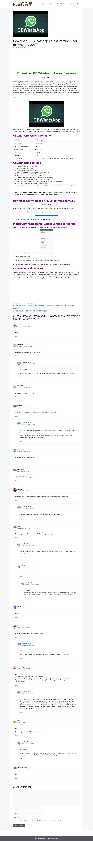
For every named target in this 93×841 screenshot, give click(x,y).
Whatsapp (15, 308)
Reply (16, 336)
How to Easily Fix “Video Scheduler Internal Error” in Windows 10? (31, 310)
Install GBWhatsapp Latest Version (68, 307)
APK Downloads (19, 303)
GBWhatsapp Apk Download (20, 307)
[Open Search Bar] (78, 4)
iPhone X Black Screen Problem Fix (31, 219)
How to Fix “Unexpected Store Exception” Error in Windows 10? (30, 311)
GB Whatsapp (63, 305)
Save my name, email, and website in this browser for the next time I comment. (38, 820)
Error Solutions (61, 4)
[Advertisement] (46, 61)
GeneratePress (54, 838)
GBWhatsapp (70, 305)
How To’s (50, 4)
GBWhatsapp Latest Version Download (49, 307)
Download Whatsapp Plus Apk (57, 192)
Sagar (23, 565)
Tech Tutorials (31, 303)
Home (43, 4)
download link (41, 592)
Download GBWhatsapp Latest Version (46, 215)
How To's (25, 303)
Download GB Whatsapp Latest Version (24, 305)
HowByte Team (26, 362)
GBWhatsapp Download (33, 307)
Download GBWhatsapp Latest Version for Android (47, 305)
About (71, 4)
